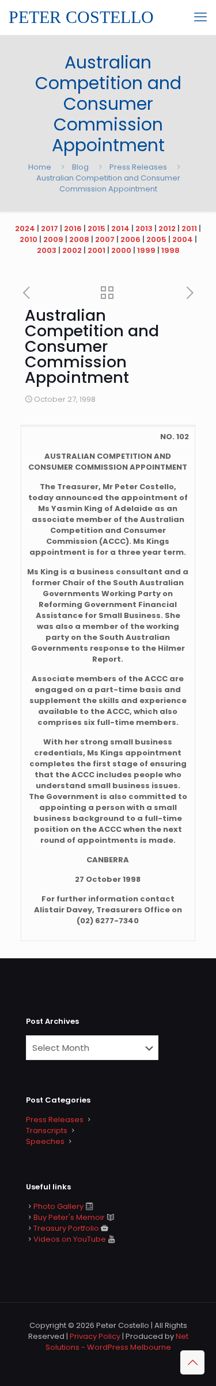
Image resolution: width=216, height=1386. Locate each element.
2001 (96, 250)
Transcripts (46, 1130)
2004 (182, 239)
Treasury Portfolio (66, 1228)
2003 (46, 250)
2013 (144, 228)
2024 (25, 228)
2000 (121, 250)
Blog (80, 167)
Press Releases (138, 167)
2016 (73, 228)
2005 (156, 239)
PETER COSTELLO (81, 16)
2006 (130, 239)
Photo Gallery (58, 1206)
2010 (28, 239)
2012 (167, 228)
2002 (72, 250)
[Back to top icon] (192, 1362)
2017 (49, 228)
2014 (120, 228)
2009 (53, 239)
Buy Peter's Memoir (69, 1217)
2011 (189, 228)
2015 (96, 228)
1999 (146, 250)
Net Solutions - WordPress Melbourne (117, 1342)
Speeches (45, 1141)
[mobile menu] (200, 17)
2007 (105, 239)
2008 (79, 239)
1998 (170, 250)
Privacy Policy (95, 1336)
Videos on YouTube (69, 1239)
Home (39, 167)
